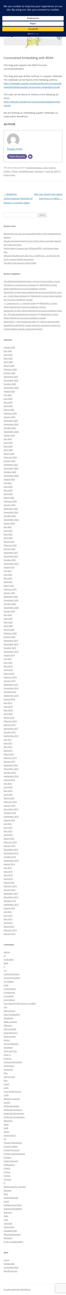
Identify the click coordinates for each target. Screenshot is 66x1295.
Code (45, 167)
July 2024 (8, 439)
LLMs (6, 1095)
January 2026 (9, 373)
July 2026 (8, 351)
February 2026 (10, 369)
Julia (5, 1080)
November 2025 (11, 380)
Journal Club (9, 1076)
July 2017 (8, 739)
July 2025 (8, 395)
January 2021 (9, 593)
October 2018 (10, 691)
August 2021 (9, 567)
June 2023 (8, 486)
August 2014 (9, 864)
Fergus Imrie (14, 149)
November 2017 (11, 728)
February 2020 (10, 633)
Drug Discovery (10, 1032)
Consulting (9, 996)
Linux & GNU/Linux (12, 1091)
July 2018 (8, 702)
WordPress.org (10, 1271)
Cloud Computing (12, 977)
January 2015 (9, 845)
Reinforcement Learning (15, 1186)
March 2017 (9, 754)
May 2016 (8, 790)
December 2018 (11, 684)
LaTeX (6, 1084)
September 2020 (11, 607)
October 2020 (10, 604)
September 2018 (11, 695)
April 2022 (8, 538)
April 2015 (8, 834)
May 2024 (8, 446)
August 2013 (9, 908)
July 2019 (8, 659)
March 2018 (9, 717)
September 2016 (11, 776)
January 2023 (9, 505)
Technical (39, 171)
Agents (7, 952)
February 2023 (10, 501)
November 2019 (11, 644)
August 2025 (9, 391)
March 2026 (9, 365)
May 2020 (8, 622)
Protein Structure (11, 1150)
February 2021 (10, 589)
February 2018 (10, 721)
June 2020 (8, 618)
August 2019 (9, 655)
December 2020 (11, 596)
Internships (9, 1065)
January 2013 (9, 933)
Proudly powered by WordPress (17, 1289)
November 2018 (11, 688)
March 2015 (9, 838)
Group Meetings (11, 1043)
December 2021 (11, 552)
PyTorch (7, 1179)
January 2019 (9, 680)
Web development (12, 1234)
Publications (9, 1164)
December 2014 (11, 849)
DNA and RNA (10, 1029)
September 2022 (11, 519)
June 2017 (8, 743)
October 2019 (10, 648)
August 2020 (9, 611)
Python (7, 171)
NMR (6, 1128)
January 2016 (9, 805)
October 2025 (10, 384)
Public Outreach (11, 1161)
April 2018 (8, 713)
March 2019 (9, 673)
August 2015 (9, 820)
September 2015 (11, 816)
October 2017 (10, 732)
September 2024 (11, 431)
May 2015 (8, 831)
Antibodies (9, 959)
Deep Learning (10, 1021)
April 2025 (8, 406)
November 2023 (11, 468)
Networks (8, 1120)
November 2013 (11, 897)
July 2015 (8, 823)
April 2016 (8, 794)
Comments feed (11, 1267)
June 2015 (8, 827)
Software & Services (12, 1205)
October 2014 (10, 856)
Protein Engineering (13, 1142)
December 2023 (11, 464)
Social (6, 1201)
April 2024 (8, 450)
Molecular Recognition (14, 1113)
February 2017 (10, 757)
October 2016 (10, 772)
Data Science (9, 1010)
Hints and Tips (10, 1051)
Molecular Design (11, 1106)
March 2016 (9, 798)
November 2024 (11, 424)
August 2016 (9, 779)
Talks (6, 1216)
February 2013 (10, 930)
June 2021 (8, 574)
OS (5, 1139)
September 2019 (11, 651)
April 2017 (8, 750)
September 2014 (11, 860)
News (6, 1124)
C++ (5, 970)
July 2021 (8, 571)
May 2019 (8, 666)
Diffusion (8, 1025)
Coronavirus (9, 999)
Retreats (7, 1190)
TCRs (6, 1219)
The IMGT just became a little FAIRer (20, 263)
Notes (6, 1131)
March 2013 (9, 926)
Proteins (7, 1157)
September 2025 (11, 387)
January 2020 (9, 637)
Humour (8, 1058)
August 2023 (9, 479)
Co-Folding (9, 981)
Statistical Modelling (13, 1208)
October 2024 (10, 428)
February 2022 (10, 545)
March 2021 (9, 585)
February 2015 (10, 842)
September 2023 (11, 475)
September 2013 (11, 904)
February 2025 (10, 413)
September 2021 (11, 563)
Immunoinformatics (13, 1062)
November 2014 (11, 853)
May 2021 (8, 578)
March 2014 (9, 882)
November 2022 (11, 512)
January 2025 (9, 417)
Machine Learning (12, 1098)
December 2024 (11, 420)
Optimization (10, 1135)
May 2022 (8, 534)
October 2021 (10, 560)
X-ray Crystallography (13, 1241)
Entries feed (9, 1263)
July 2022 (8, 527)
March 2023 (9, 497)
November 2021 (11, 556)
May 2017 (8, 746)
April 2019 (8, 670)
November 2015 (11, 809)
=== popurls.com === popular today (20, 303)
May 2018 (8, 710)
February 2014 (10, 886)
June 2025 (8, 398)
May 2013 (8, 919)
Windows (8, 1238)
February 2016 (10, 801)
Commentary (10, 988)
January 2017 (9, 761)
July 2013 (8, 911)
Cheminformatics (34, 167)
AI (5, 955)
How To (52, 167)
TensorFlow (9, 1227)
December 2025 (11, 376)
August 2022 (9, 523)
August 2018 (9, 699)
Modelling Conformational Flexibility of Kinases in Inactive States (18, 198)
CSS (5, 1007)
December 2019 (11, 640)
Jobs (6, 1073)
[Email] (30, 156)
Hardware (8, 1047)
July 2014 (8, 867)
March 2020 (9, 629)
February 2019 (10, 677)
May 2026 (8, 358)
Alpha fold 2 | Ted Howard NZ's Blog (20, 321)
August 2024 (9, 435)
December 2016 (11, 765)
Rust (6, 1194)
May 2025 (8, 402)
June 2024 (8, 442)
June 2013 (8, 915)
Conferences (9, 992)
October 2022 (10, 516)
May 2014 (8, 875)
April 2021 (8, 582)
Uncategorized (10, 1230)
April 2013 (8, 922)
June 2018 (8, 706)
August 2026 (9, 347)
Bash (6, 963)
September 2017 (11, 735)
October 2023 (10, 472)
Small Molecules (26, 171)
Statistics (8, 1212)
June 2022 (8, 530)
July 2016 (8, 783)
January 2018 (9, 724)
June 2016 (8, 787)
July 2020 (8, 615)
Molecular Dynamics (13, 1109)
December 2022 (11, 508)
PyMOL (7, 1168)
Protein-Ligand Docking (14, 1153)
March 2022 (9, 541)
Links (6, 1087)
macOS (7, 1102)
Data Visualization (12, 1014)
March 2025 (9, 409)
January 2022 (9, 549)
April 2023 (8, 494)
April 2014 (8, 878)
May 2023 (8, 490)
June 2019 (8, 662)
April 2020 (8, 626)
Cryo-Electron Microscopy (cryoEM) (20, 1003)
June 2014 (8, 871)
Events (7, 1040)
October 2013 (10, 900)
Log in (6, 1260)
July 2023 (8, 483)
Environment (10, 1036)
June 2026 (8, 354)
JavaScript (8, 1069)
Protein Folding (11, 1146)
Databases (8, 1018)
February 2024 (10, 457)
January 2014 (9, 889)
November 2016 (11, 768)
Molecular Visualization (14, 1117)
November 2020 (11, 600)
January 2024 (9, 461)
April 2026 (8, 362)
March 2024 (9, 453)
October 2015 (10, 812)
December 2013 (11, 893)
